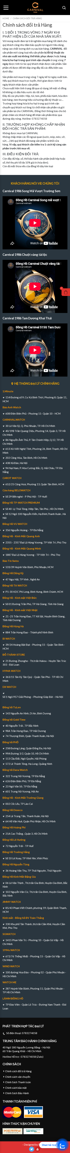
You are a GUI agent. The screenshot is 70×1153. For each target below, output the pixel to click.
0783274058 (39, 118)
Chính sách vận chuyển (17, 1076)
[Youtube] (37, 1149)
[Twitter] (31, 1149)
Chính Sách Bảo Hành (17, 1093)
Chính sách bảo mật (16, 1087)
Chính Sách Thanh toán (18, 1082)
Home (6, 18)
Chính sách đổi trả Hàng (18, 1071)
